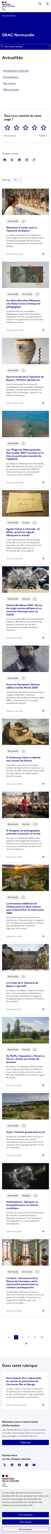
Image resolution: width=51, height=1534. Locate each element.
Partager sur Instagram (26, 159)
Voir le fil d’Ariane (8, 15)
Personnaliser (25, 1529)
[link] (9, 1337)
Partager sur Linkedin (19, 159)
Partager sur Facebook (4, 159)
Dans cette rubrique (13, 46)
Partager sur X (12, 159)
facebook (19, 1465)
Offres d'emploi (11, 89)
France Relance (10, 77)
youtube (34, 1465)
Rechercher (40, 3)
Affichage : (9, 179)
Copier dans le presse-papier (34, 159)
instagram (26, 1465)
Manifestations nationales (16, 70)
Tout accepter (25, 1514)
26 (42, 1337)
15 (15, 179)
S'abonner (25, 1442)
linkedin (12, 1465)
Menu (47, 3)
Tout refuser (25, 1522)
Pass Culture (9, 83)
